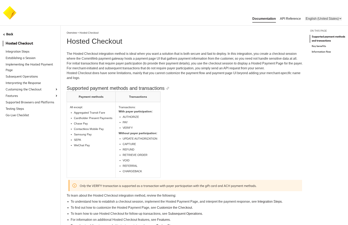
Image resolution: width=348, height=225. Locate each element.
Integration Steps (17, 51)
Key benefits (319, 46)
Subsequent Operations (22, 76)
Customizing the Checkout (23, 89)
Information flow (321, 52)
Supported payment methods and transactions (328, 38)
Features (12, 95)
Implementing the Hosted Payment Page (29, 67)
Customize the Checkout (174, 207)
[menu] (323, 19)
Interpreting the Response (23, 82)
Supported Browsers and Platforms (30, 102)
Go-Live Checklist (17, 115)
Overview (72, 32)
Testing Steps (15, 108)
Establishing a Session (20, 57)
